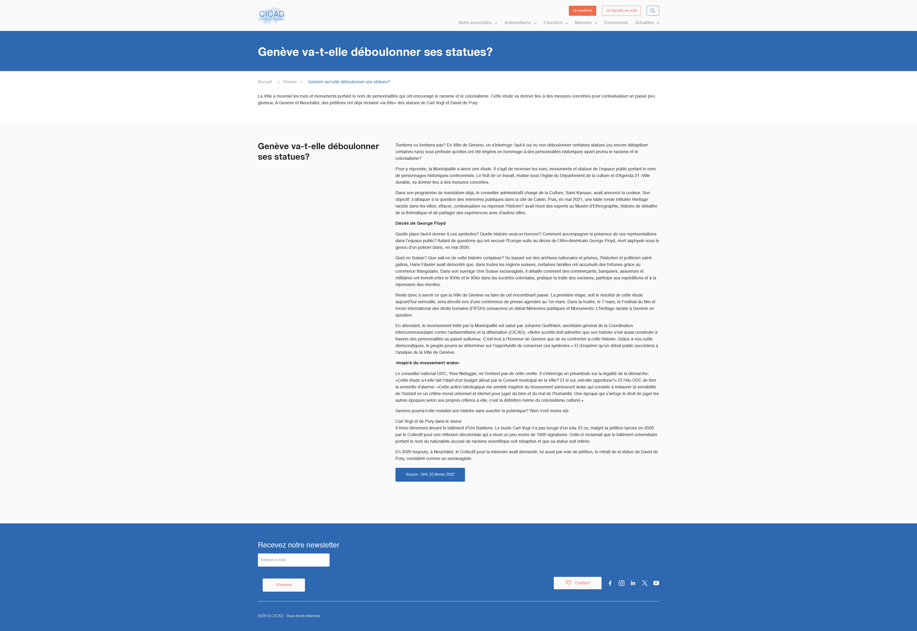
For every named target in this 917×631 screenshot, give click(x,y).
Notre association (475, 23)
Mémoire (583, 23)
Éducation (553, 23)
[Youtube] (656, 583)
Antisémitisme (517, 23)
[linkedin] (633, 583)
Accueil (265, 82)
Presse (290, 82)
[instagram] (621, 583)
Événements (616, 23)
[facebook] (610, 583)
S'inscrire (284, 585)
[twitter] (645, 583)
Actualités (644, 23)
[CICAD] (272, 15)
